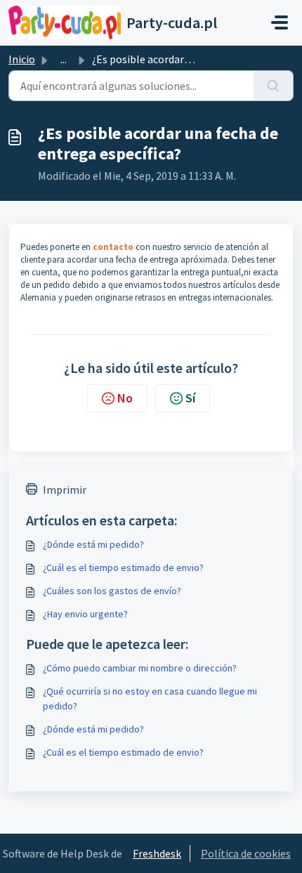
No (125, 398)
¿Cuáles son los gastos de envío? (112, 590)
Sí (190, 398)
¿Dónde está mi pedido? (93, 544)
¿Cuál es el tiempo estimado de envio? (123, 567)
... (63, 59)
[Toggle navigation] (279, 22)
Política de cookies (246, 853)
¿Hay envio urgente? (85, 614)
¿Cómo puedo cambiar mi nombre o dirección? (140, 668)
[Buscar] (274, 85)
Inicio (21, 59)
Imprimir (64, 490)
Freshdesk (157, 853)
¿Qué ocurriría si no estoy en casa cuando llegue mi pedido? (150, 698)
